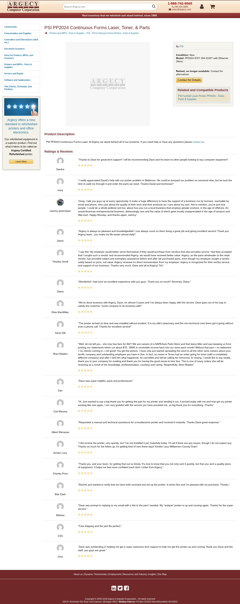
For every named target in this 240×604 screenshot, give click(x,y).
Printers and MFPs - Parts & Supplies (18, 65)
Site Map (162, 574)
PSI (88, 33)
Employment (114, 574)
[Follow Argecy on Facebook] (126, 588)
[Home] (46, 33)
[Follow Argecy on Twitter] (120, 588)
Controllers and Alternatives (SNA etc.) (21, 41)
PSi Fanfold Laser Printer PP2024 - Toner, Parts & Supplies (201, 97)
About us (78, 574)
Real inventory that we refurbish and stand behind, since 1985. (120, 15)
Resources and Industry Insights (139, 574)
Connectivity (10, 27)
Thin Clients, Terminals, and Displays (18, 88)
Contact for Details (189, 79)
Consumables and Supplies (17, 33)
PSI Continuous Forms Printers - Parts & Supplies (115, 33)
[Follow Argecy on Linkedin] (113, 588)
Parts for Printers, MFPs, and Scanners (18, 56)
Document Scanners (14, 49)
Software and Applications (17, 80)
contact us (198, 141)
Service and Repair (13, 73)
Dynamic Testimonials (95, 574)
